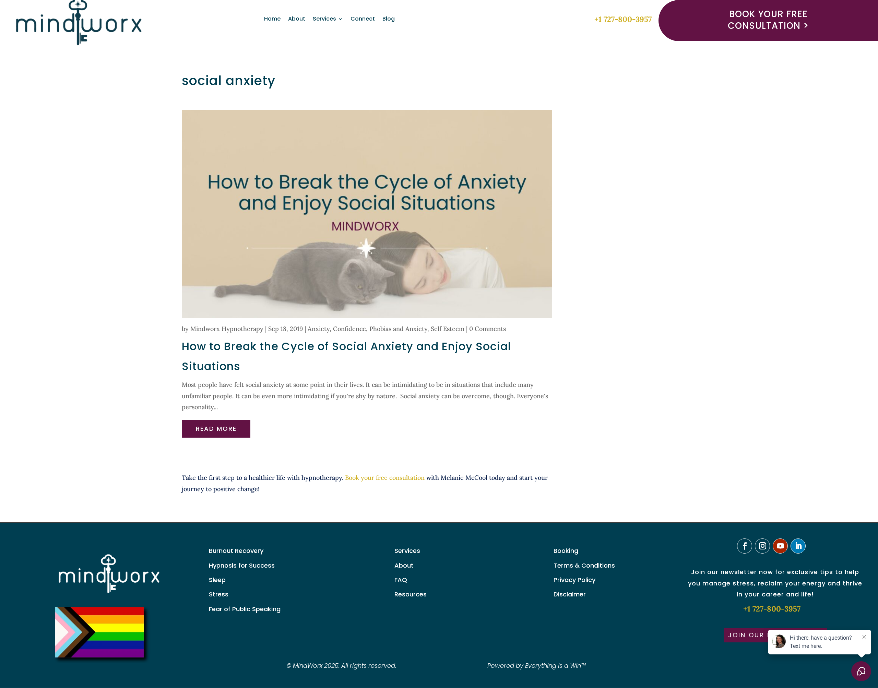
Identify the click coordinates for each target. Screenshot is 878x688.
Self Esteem (447, 329)
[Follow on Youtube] (780, 546)
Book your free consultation (385, 478)
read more (216, 428)
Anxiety (319, 329)
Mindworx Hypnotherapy (226, 329)
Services (324, 19)
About (296, 19)
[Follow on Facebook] (744, 546)
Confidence (349, 329)
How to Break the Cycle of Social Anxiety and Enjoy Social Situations (346, 356)
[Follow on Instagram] (762, 546)
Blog (388, 19)
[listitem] (371, 483)
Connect (363, 19)
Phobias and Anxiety (398, 329)
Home (272, 19)
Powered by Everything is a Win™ (536, 665)
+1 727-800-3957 (623, 19)
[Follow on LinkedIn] (798, 546)
